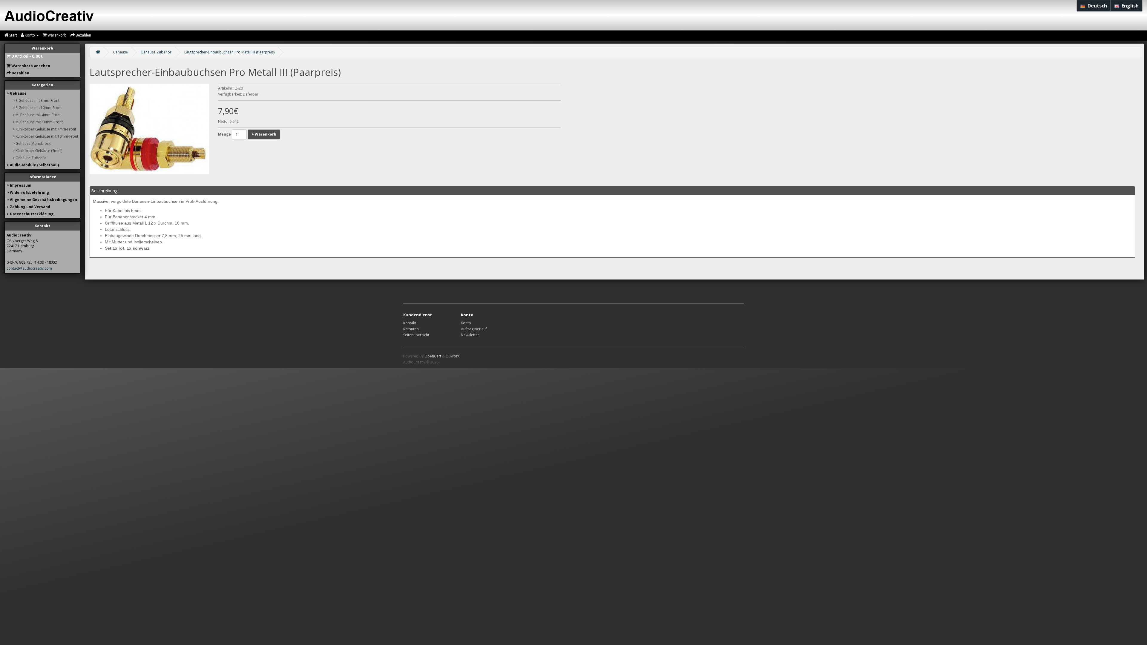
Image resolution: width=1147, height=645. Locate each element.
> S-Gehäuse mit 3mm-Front (36, 100)
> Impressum (19, 185)
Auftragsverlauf (474, 328)
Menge (224, 134)
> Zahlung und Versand (28, 206)
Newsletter (470, 334)
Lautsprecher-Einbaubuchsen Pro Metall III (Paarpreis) (229, 52)
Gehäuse (120, 52)
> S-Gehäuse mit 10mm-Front (37, 107)
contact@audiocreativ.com (29, 268)
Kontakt (409, 322)
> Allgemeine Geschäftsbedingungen (42, 199)
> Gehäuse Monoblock (31, 143)
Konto (466, 322)
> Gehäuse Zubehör (29, 157)
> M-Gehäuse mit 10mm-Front (38, 122)
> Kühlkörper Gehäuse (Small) (37, 150)
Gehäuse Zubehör (156, 52)
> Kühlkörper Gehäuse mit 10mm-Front (45, 136)
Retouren (411, 328)
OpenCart (432, 356)
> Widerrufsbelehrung (28, 192)
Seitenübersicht (416, 334)
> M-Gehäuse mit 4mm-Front (37, 114)
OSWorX (453, 356)
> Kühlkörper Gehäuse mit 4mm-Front (44, 129)
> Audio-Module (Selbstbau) (33, 165)
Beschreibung (104, 191)
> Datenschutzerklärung (30, 213)
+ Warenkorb (264, 134)
